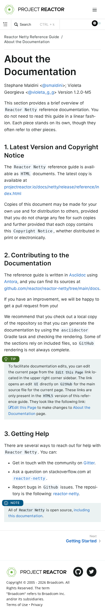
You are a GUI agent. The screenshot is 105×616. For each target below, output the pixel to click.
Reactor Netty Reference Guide (31, 36)
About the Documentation (27, 41)
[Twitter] (91, 572)
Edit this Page (24, 407)
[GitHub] (78, 572)
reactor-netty (66, 493)
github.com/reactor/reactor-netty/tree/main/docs (51, 288)
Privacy (36, 604)
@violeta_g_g (41, 92)
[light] (96, 23)
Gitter (89, 462)
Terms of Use (17, 604)
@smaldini (52, 85)
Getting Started (81, 540)
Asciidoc (77, 275)
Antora (10, 281)
